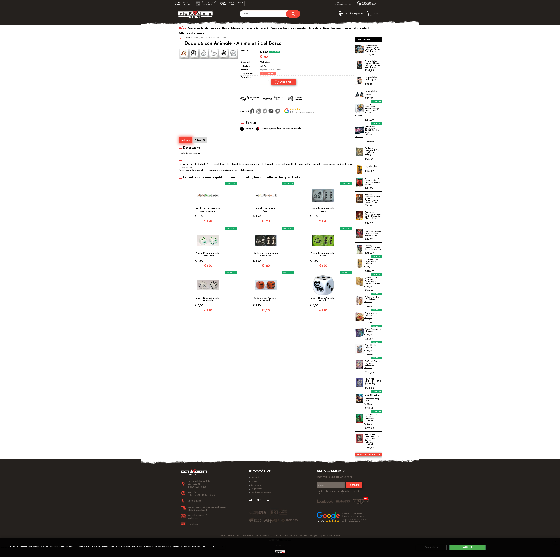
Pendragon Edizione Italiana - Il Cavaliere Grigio (373, 247)
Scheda (185, 140)
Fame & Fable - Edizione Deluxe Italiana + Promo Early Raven (372, 48)
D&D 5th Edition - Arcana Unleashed (372, 363)
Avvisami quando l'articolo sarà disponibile (280, 129)
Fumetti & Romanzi (257, 28)
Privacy (220, 547)
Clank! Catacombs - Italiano (373, 330)
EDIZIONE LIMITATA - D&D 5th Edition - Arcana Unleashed (373, 382)
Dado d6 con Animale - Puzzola (323, 299)
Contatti (255, 477)
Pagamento (256, 489)
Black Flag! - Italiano (370, 346)
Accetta (467, 547)
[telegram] (277, 111)
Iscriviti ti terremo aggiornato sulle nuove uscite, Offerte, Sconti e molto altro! (339, 492)
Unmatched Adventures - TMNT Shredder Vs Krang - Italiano (372, 130)
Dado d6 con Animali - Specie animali (208, 210)
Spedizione (256, 485)
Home (182, 28)
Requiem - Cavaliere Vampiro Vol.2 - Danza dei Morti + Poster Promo (373, 216)
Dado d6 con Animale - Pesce (323, 254)
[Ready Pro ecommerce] (280, 552)
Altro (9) (200, 140)
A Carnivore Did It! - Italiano (372, 298)
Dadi (326, 28)
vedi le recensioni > (351, 522)
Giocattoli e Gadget (356, 28)
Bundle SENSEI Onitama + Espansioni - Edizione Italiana (372, 280)
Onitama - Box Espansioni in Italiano (371, 261)
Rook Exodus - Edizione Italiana (372, 167)
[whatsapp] (258, 111)
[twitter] (264, 111)
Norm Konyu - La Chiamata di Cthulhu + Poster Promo (373, 182)
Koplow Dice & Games (270, 70)
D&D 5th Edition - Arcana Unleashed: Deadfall (372, 418)
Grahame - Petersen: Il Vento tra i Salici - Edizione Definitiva (373, 152)
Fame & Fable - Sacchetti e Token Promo (373, 93)
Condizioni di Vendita (261, 493)
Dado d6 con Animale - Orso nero (265, 254)
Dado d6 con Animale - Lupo (323, 210)
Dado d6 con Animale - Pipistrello (208, 299)
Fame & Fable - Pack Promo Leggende (371, 79)
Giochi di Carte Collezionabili (289, 28)
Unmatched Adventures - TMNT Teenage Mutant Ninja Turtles (372, 108)
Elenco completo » (368, 455)
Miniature (315, 28)
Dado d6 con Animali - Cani (266, 210)
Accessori (336, 28)
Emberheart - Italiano (371, 314)
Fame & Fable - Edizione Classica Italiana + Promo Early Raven (372, 64)
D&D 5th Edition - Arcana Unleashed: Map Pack (372, 398)
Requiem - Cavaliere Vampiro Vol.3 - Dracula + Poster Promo (373, 233)
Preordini (363, 40)
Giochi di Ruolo (219, 28)
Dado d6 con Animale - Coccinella (265, 299)
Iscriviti (354, 484)
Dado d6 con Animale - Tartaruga (208, 254)
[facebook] (252, 111)
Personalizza (431, 547)
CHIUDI (556, 541)
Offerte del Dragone (191, 33)
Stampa (249, 129)
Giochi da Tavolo (198, 28)
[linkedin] (271, 111)
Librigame (237, 28)
